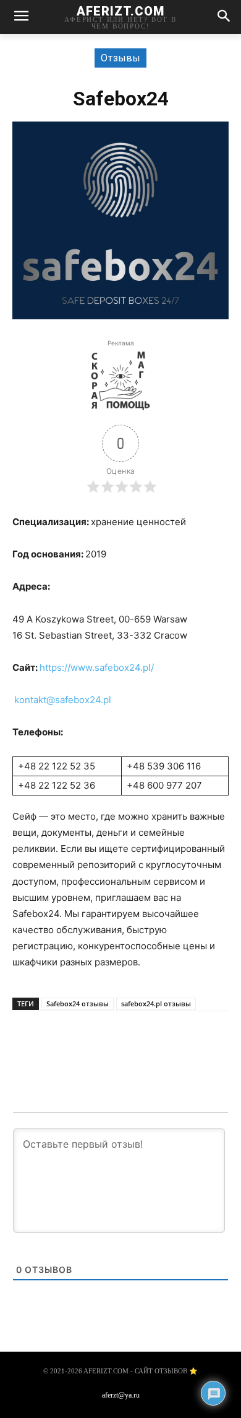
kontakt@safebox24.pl (62, 700)
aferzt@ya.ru (121, 1395)
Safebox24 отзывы (77, 1003)
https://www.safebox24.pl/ (97, 667)
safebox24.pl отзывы (156, 1003)
